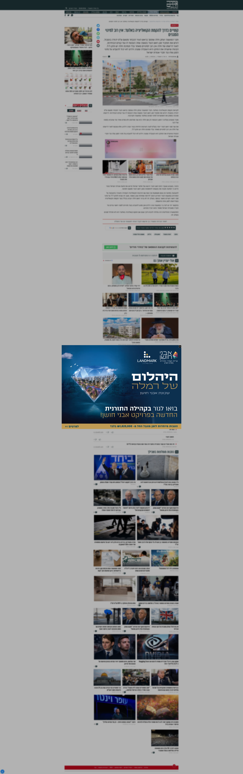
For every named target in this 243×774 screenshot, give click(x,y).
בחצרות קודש (164, 12)
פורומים (68, 12)
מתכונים (85, 12)
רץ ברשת (77, 12)
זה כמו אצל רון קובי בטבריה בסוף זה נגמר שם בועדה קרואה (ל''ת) (150, 479)
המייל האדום (73, 8)
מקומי (146, 15)
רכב (111, 12)
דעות (117, 12)
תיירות (105, 12)
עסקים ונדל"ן (95, 12)
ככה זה (171, 465)
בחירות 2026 (153, 15)
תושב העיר (170, 472)
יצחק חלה (157, 264)
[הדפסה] (98, 67)
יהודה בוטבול (167, 264)
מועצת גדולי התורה (138, 264)
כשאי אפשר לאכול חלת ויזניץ (164, 450)
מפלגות (119, 15)
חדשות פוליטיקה (169, 15)
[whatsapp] (98, 63)
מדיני (161, 15)
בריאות (124, 12)
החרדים (131, 15)
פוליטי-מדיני (153, 12)
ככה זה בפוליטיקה (167, 457)
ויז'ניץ (149, 264)
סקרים (125, 15)
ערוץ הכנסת (139, 15)
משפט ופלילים (141, 12)
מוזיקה (131, 12)
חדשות (174, 12)
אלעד (176, 264)
